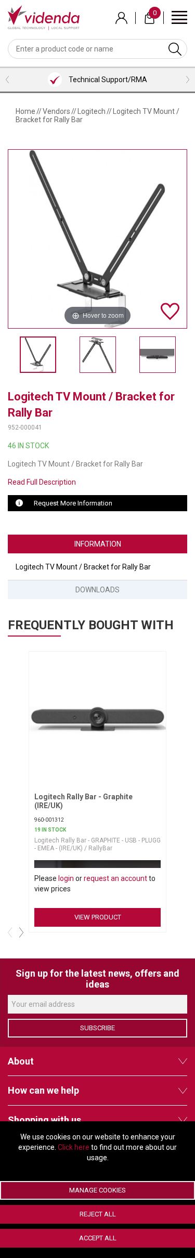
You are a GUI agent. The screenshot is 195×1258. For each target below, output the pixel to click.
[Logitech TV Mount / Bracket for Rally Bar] (38, 354)
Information (97, 544)
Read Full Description (42, 482)
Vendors (56, 111)
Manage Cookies (97, 1190)
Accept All (97, 1238)
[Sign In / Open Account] (121, 18)
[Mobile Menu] (179, 17)
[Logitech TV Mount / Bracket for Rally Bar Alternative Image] (98, 354)
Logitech (91, 111)
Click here (73, 1147)
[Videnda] (44, 17)
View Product (97, 917)
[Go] (174, 49)
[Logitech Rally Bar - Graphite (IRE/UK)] (100, 719)
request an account (115, 878)
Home (25, 111)
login (66, 878)
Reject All (98, 1214)
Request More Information (73, 503)
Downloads (97, 590)
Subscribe (97, 1028)
